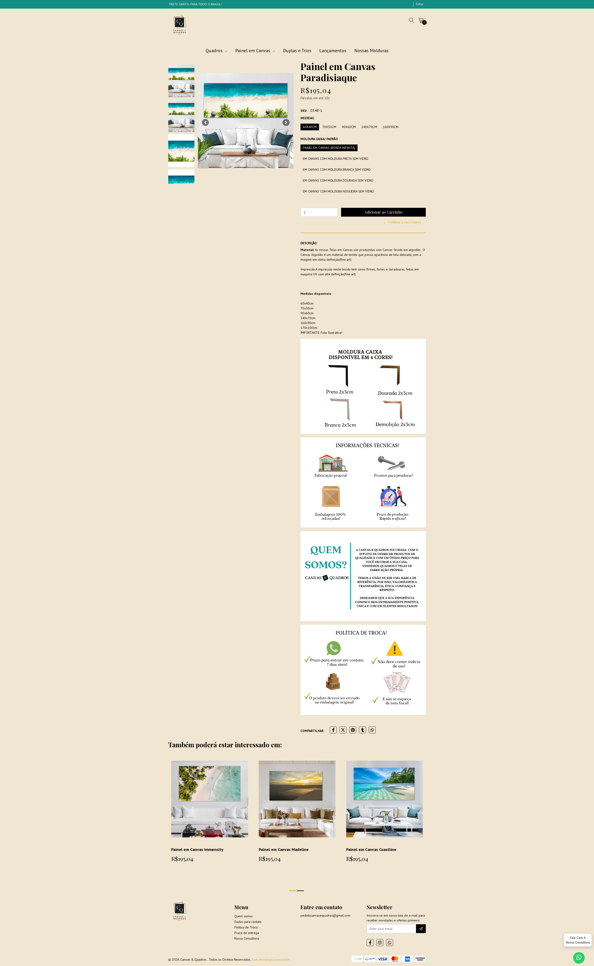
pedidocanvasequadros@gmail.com (325, 915)
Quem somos (243, 916)
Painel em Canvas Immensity (197, 849)
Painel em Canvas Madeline (284, 849)
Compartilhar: (312, 731)
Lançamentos (332, 51)
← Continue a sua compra (402, 222)
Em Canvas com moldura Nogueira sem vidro (338, 191)
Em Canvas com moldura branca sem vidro (337, 169)
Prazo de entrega (246, 933)
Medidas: (307, 118)
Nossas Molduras (371, 51)
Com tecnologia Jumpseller (270, 959)
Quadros (215, 51)
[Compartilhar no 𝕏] (343, 730)
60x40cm (310, 127)
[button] (205, 122)
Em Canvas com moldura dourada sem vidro (338, 180)
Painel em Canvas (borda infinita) (329, 148)
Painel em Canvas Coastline (371, 849)
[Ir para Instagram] (380, 942)
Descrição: (308, 243)
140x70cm (369, 127)
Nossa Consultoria (246, 938)
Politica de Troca (246, 927)
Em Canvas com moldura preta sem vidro (335, 159)
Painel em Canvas (253, 51)
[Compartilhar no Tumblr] (362, 730)
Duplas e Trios (297, 51)
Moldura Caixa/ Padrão (319, 139)
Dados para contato (247, 922)
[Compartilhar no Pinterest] (352, 730)
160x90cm (390, 127)
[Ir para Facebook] (370, 942)
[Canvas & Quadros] (179, 25)
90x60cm (349, 127)
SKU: (303, 111)
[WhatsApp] (389, 942)
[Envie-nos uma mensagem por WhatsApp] (579, 958)
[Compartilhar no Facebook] (333, 730)
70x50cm (329, 127)
